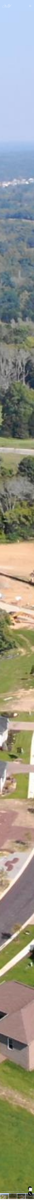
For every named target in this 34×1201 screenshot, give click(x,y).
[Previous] (3, 596)
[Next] (30, 596)
